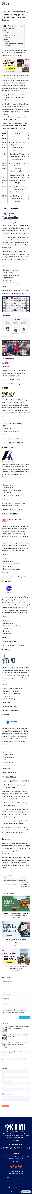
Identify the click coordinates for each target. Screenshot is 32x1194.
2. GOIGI (4, 31)
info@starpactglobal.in (13, 711)
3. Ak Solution (6, 33)
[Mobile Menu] (29, 3)
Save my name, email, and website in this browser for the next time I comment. (15, 1011)
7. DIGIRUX (5, 41)
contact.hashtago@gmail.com (15, 645)
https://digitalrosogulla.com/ (17, 384)
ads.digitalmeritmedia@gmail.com (17, 577)
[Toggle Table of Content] (21, 26)
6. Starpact (5, 39)
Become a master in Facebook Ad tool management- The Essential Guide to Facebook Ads (16, 940)
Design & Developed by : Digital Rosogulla (16, 1187)
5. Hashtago (6, 37)
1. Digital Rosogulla (8, 28)
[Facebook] (3, 363)
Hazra (16, 1153)
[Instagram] (6, 363)
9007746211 (16, 1161)
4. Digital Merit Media (8, 35)
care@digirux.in (11, 777)
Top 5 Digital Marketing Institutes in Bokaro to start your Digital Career (16, 967)
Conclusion (7, 45)
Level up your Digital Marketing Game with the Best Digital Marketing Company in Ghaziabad (16, 914)
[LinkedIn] (10, 363)
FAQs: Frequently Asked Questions (13, 43)
